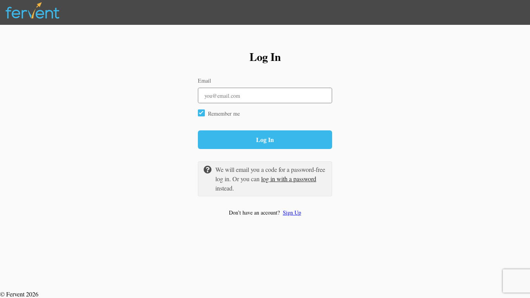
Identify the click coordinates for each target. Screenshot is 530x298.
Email (204, 80)
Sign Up (292, 212)
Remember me (224, 113)
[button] (265, 212)
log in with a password (288, 179)
